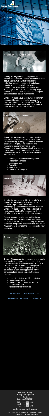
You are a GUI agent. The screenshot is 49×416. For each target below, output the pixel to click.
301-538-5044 (28, 404)
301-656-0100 (28, 402)
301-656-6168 (28, 406)
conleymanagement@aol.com (25, 409)
